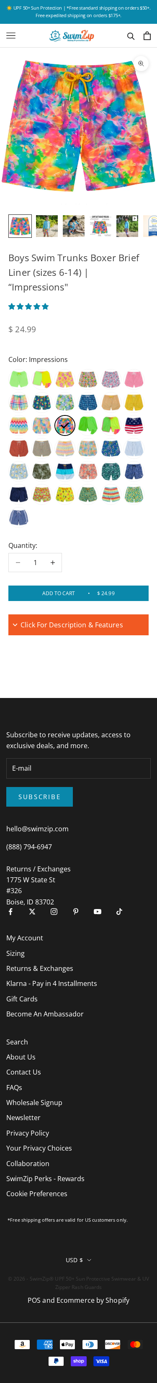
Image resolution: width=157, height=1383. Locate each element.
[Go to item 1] (20, 226)
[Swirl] (87, 471)
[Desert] (18, 448)
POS (34, 1300)
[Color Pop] (64, 471)
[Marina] (110, 379)
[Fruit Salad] (87, 379)
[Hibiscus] (41, 494)
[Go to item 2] (47, 226)
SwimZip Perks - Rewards (45, 1178)
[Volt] (18, 379)
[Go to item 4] (100, 226)
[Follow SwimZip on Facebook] (10, 911)
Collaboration (27, 1163)
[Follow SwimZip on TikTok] (119, 911)
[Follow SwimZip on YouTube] (97, 911)
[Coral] (64, 494)
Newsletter (23, 1117)
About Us (21, 1057)
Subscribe (39, 796)
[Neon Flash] (87, 425)
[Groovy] (87, 448)
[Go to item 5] (127, 226)
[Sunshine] (64, 402)
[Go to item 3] (73, 226)
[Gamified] (64, 448)
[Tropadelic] (110, 448)
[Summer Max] (41, 402)
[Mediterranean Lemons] (18, 471)
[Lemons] (134, 494)
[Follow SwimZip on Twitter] (32, 911)
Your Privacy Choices (39, 1148)
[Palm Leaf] (110, 471)
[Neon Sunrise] (110, 425)
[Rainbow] (110, 494)
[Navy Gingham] (18, 517)
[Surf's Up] (18, 425)
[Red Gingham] (134, 379)
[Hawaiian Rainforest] (41, 471)
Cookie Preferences (36, 1193)
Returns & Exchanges (39, 968)
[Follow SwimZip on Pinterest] (76, 911)
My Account (24, 937)
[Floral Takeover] (64, 379)
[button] (29, 306)
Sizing (15, 953)
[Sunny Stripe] (41, 448)
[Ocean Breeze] (134, 471)
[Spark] (41, 379)
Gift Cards (22, 999)
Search (17, 1042)
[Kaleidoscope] (110, 402)
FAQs (14, 1087)
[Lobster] (134, 402)
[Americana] (134, 425)
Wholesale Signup (34, 1102)
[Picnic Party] (18, 402)
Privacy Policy (27, 1133)
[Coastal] (87, 402)
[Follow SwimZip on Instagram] (54, 911)
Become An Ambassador (45, 1014)
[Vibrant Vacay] (41, 425)
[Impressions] (64, 425)
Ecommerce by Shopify (93, 1300)
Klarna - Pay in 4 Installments (51, 983)
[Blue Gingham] (134, 448)
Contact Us (23, 1072)
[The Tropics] (87, 494)
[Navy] (18, 494)
